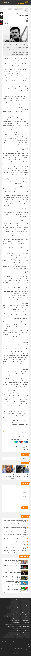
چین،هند (27, 636)
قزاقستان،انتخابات (26, 624)
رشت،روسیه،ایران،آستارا (17, 610)
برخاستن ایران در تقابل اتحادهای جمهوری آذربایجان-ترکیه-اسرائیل (14, 528)
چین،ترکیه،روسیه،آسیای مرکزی (15, 632)
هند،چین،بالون (26, 626)
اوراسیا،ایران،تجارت (15, 603)
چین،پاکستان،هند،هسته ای (9, 636)
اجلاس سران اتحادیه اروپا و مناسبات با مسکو (17, 541)
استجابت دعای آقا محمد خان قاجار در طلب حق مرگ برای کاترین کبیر (15, 535)
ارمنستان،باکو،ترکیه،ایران (16, 601)
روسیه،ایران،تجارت (26, 616)
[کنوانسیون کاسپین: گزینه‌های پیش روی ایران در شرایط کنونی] (15, 577)
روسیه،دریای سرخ (16, 618)
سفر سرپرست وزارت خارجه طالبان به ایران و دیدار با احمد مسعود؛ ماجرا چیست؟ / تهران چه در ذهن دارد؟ (14, 551)
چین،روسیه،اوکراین (19, 634)
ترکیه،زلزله (9, 608)
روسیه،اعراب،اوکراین (25, 612)
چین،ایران (16, 628)
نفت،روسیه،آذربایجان (10, 624)
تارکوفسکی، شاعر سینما (23, 15)
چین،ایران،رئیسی (15, 630)
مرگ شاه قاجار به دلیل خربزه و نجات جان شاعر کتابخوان (15, 538)
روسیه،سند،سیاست (26, 620)
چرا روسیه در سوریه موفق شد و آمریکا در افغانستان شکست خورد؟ (14, 547)
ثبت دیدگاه (25, 508)
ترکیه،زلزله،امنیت (26, 610)
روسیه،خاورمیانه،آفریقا (25, 618)
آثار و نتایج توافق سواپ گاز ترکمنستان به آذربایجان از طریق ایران (14, 531)
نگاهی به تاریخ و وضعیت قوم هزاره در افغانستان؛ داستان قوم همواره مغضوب (15, 521)
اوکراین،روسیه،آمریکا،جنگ (14, 606)
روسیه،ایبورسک (26, 614)
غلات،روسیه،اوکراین (25, 622)
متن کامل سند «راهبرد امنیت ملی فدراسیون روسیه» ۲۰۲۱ (15, 544)
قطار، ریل (18, 624)
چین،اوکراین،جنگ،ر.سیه (25, 628)
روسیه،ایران (19, 614)
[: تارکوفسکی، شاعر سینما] (23, 21)
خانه (27, 9)
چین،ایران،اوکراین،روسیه (25, 630)
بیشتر (4, 592)
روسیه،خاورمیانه (8, 616)
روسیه (10, 9)
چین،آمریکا (19, 626)
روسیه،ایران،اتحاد (11, 614)
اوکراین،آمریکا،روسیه (25, 606)
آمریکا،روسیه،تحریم (26, 601)
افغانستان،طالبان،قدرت (25, 603)
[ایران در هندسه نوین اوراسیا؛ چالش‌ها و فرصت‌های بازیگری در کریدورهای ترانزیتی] (15, 572)
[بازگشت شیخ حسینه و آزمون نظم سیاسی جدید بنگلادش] (15, 562)
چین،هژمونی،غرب (20, 636)
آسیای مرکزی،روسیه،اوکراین (24, 599)
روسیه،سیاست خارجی (16, 620)
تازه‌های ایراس (18, 9)
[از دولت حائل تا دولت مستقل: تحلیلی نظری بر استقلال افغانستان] (15, 567)
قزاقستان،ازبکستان (16, 622)
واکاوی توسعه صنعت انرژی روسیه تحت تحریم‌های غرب (22, 475)
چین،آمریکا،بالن (11, 626)
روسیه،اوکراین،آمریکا (15, 612)
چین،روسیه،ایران (10, 634)
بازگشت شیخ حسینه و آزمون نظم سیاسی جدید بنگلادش (9, 476)
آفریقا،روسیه (15, 599)
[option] (22, 472)
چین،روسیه (27, 634)
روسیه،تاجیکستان (17, 616)
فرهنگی (26, 11)
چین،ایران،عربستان (26, 632)
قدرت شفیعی (24, 432)
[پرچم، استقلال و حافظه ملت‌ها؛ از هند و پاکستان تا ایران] (15, 583)
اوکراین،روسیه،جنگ (25, 608)
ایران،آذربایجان (16, 608)
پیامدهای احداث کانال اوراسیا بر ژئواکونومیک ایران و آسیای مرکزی (15, 524)
